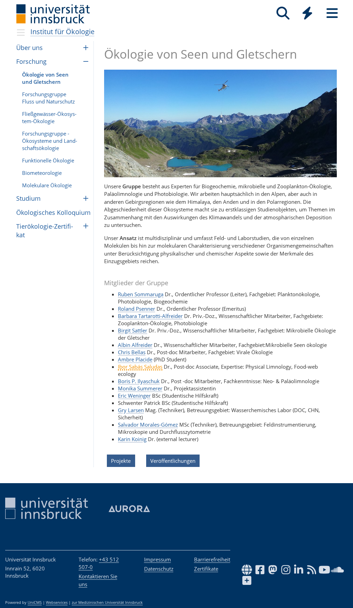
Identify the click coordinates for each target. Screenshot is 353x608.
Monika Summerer (140, 388)
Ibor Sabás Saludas (140, 366)
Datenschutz (158, 568)
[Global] (307, 14)
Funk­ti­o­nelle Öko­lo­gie (48, 160)
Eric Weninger (134, 395)
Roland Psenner (136, 308)
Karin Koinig (132, 439)
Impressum (157, 559)
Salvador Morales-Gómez (148, 424)
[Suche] (283, 13)
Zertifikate (206, 568)
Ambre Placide (135, 359)
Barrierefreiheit (212, 559)
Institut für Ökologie (62, 31)
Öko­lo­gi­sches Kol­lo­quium (53, 212)
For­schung (31, 61)
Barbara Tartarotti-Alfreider (150, 315)
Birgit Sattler (132, 330)
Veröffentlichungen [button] (172, 460)
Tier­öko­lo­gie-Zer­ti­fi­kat (44, 230)
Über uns (29, 47)
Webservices (57, 602)
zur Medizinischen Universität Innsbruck (107, 602)
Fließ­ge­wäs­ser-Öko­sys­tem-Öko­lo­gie (49, 117)
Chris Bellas (131, 352)
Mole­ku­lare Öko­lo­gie (47, 185)
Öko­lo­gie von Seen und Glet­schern (45, 78)
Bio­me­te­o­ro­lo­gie (42, 172)
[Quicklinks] (307, 13)
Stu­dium (28, 198)
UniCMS (35, 602)
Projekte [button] (121, 460)
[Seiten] (332, 13)
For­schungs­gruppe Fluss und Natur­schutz (48, 98)
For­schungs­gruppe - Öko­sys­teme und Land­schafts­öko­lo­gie (49, 140)
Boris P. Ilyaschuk (139, 381)
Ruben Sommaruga (140, 294)
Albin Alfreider (135, 344)
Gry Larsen (131, 410)
